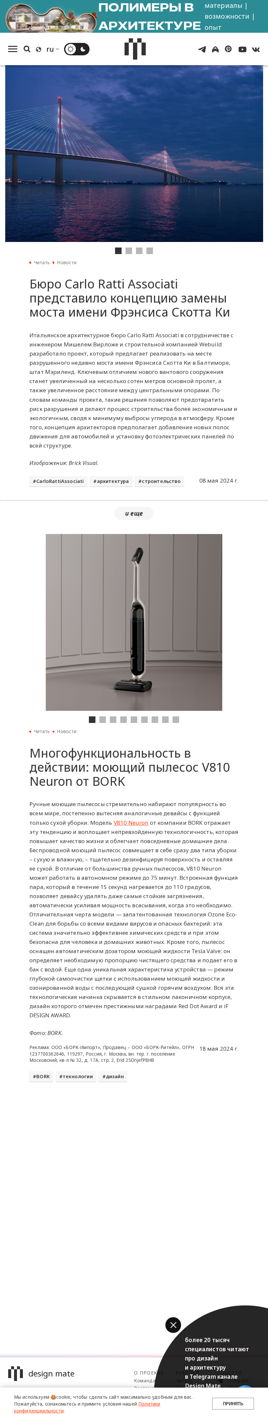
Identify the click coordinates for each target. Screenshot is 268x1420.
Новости (66, 262)
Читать (42, 262)
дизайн (115, 1076)
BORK (43, 1076)
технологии (78, 1076)
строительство (161, 481)
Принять (233, 1403)
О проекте (149, 1373)
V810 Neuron (131, 822)
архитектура (113, 481)
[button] (173, 1325)
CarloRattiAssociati (60, 481)
